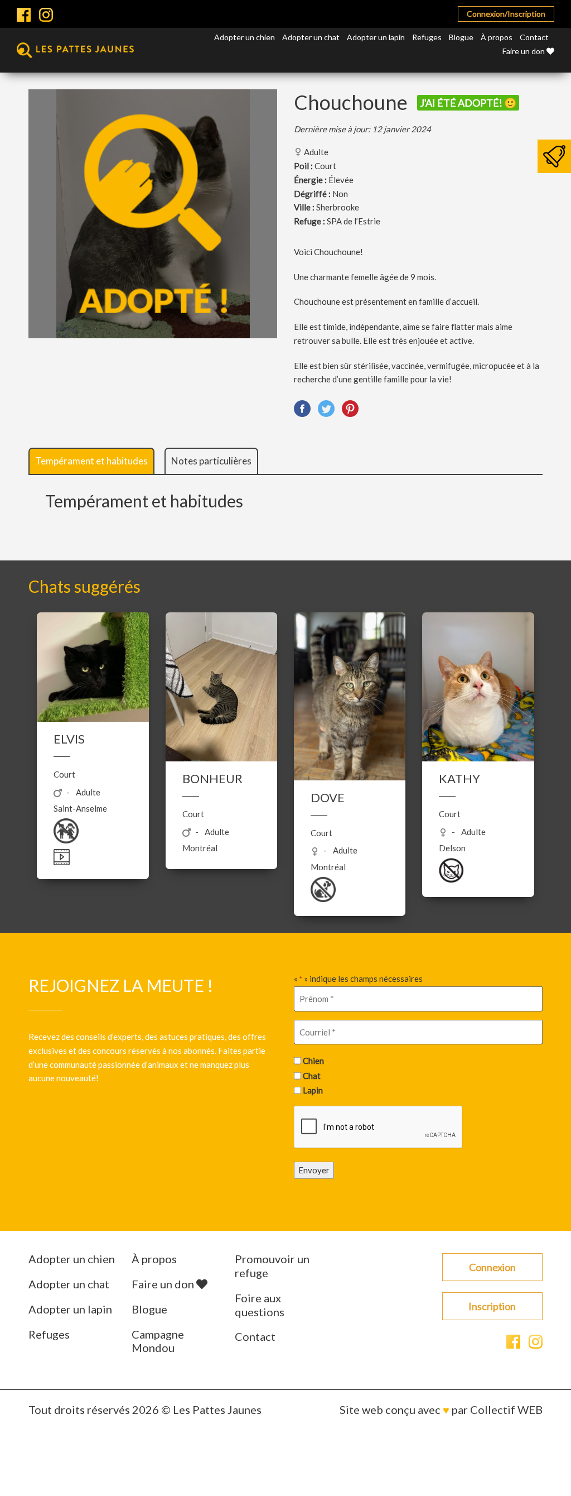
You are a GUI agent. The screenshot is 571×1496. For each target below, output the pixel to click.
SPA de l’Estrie (353, 221)
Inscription (492, 1306)
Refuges (427, 37)
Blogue (461, 37)
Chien (313, 1061)
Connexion (492, 1267)
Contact (534, 37)
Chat (312, 1075)
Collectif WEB (506, 1409)
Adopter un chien (244, 37)
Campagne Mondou (158, 1341)
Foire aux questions (259, 1304)
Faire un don (524, 51)
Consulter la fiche (92, 819)
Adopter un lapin (376, 37)
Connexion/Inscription (506, 13)
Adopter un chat (311, 37)
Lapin (313, 1090)
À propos (496, 37)
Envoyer (314, 1170)
